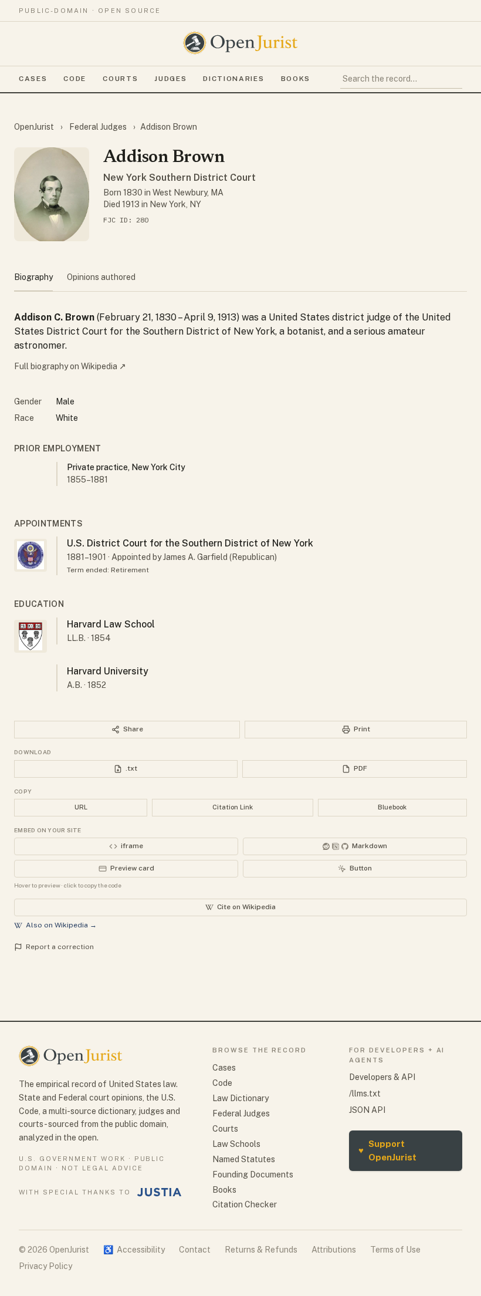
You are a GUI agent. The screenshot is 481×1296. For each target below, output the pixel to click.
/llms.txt (365, 1093)
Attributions (333, 1249)
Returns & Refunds (261, 1249)
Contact (195, 1249)
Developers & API (382, 1077)
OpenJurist (35, 126)
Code (74, 79)
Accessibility (134, 1249)
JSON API (367, 1110)
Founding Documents (252, 1174)
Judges (170, 79)
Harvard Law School (111, 624)
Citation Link (232, 807)
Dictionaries (233, 79)
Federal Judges (97, 126)
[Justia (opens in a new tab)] (159, 1192)
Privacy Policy (45, 1266)
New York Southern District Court (179, 177)
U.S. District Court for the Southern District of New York (190, 543)
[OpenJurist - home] (240, 43)
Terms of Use (395, 1249)
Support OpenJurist (387, 1150)
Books (295, 79)
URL (80, 807)
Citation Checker (244, 1204)
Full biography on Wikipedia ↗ (70, 366)
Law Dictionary (240, 1098)
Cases (33, 79)
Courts (120, 79)
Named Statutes (243, 1159)
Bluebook (392, 807)
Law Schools (236, 1144)
